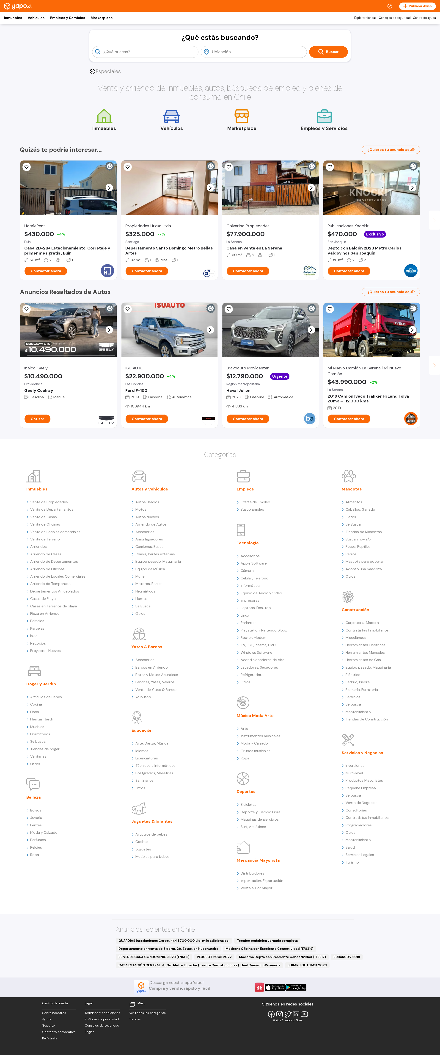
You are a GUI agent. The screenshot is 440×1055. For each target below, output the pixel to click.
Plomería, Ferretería (362, 689)
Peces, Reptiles (358, 546)
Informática (250, 585)
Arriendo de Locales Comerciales (57, 576)
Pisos (34, 711)
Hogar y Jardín (41, 684)
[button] (109, 187)
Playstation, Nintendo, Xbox (264, 630)
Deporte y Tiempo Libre (260, 812)
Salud (350, 847)
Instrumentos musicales (260, 736)
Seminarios (144, 780)
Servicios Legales (360, 854)
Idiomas (141, 750)
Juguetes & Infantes (152, 821)
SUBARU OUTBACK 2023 (307, 965)
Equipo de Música (150, 569)
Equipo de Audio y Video (261, 593)
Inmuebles (13, 18)
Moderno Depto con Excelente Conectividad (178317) (282, 957)
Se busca (38, 741)
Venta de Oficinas (45, 524)
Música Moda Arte (255, 715)
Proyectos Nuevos (45, 650)
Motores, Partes (148, 583)
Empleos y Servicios (67, 18)
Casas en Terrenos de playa (53, 606)
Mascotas (352, 489)
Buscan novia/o (358, 539)
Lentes (36, 825)
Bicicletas (248, 804)
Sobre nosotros (54, 1013)
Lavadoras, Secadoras (259, 667)
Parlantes (248, 622)
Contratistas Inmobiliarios (367, 630)
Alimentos (354, 502)
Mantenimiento (358, 711)
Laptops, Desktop (256, 607)
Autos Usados (147, 502)
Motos (140, 509)
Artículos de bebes (151, 834)
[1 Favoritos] (330, 167)
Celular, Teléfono (254, 578)
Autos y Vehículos (150, 489)
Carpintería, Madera (362, 622)
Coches (141, 841)
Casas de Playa (43, 598)
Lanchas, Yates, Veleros (155, 682)
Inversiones (355, 765)
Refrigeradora (252, 674)
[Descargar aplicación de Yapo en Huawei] (259, 987)
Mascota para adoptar (365, 561)
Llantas (141, 598)
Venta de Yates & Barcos (156, 689)
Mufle (140, 576)
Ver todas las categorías (147, 1013)
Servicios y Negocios (362, 753)
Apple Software (254, 563)
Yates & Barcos (147, 647)
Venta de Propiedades (49, 502)
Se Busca (143, 606)
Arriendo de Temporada (50, 583)
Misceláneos (356, 637)
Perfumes (38, 839)
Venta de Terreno (45, 539)
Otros (35, 763)
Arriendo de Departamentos (54, 561)
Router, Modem (253, 637)
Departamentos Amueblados (54, 591)
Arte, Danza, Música (151, 743)
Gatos (351, 517)
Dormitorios (40, 734)
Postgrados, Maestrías (154, 773)
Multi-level (354, 773)
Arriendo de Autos (151, 524)
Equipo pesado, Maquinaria (158, 561)
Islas (33, 635)
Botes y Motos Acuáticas (156, 674)
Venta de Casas (43, 517)
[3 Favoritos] (128, 309)
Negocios (38, 643)
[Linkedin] (296, 1014)
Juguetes (143, 849)
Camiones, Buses (149, 546)
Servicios (353, 697)
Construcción (355, 609)
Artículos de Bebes (46, 697)
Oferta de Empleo (255, 502)
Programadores (359, 825)
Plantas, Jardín (42, 719)
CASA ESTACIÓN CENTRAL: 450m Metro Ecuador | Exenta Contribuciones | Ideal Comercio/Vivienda (199, 965)
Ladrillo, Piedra (358, 682)
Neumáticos (145, 591)
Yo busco (143, 697)
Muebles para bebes (152, 856)
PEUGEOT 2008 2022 (214, 957)
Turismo (352, 862)
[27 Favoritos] (128, 167)
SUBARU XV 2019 (346, 957)
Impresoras (250, 600)
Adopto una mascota (364, 569)
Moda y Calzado (44, 832)
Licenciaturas (146, 758)
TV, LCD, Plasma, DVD (258, 644)
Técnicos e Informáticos (155, 765)
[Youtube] (304, 1014)
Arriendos (38, 546)
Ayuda (46, 1019)
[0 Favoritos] (26, 309)
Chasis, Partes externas (155, 554)
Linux (245, 615)
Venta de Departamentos (51, 509)
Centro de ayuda (424, 18)
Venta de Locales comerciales (55, 531)
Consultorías (356, 810)
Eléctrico (353, 674)
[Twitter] (288, 1014)
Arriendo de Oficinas (47, 569)
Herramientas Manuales (365, 652)
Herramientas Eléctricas (365, 644)
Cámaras (248, 570)
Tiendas (135, 1019)
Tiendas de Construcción (367, 719)
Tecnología (248, 543)
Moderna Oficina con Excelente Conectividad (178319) (270, 949)
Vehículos (36, 18)
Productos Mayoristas (364, 780)
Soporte (48, 1025)
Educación (142, 730)
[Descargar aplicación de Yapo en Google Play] (296, 987)
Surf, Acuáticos (253, 826)
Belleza (33, 797)
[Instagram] (279, 1014)
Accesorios (144, 531)
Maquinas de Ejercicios (260, 819)
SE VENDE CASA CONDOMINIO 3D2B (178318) (154, 957)
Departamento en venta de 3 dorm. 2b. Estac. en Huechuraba (168, 949)
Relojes (36, 847)
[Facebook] (271, 1014)
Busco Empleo (252, 509)
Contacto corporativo (59, 1032)
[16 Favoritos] (26, 167)
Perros (351, 554)
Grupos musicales (255, 750)
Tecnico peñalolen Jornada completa (267, 941)
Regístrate (49, 1038)
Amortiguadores (149, 539)
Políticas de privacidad (102, 1019)
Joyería (36, 817)
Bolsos (35, 810)
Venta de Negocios (361, 802)
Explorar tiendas (365, 18)
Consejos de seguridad (395, 18)
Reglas (89, 1032)
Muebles (37, 726)
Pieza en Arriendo (45, 613)
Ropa (34, 854)
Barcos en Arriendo (151, 667)
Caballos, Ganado (360, 509)
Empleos (245, 489)
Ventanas (38, 756)
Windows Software (256, 652)
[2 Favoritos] (229, 167)
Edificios (37, 620)
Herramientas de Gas (363, 659)
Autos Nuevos (147, 517)
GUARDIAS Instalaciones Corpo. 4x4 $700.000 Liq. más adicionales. (173, 941)
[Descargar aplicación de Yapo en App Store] (275, 987)
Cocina (36, 704)
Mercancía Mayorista (258, 860)
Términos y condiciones (102, 1013)
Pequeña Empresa (361, 788)
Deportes (246, 791)
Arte (244, 728)
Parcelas (37, 628)
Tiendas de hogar (45, 749)
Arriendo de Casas (45, 554)
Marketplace (102, 18)
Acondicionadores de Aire (262, 659)
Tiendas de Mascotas (364, 531)
